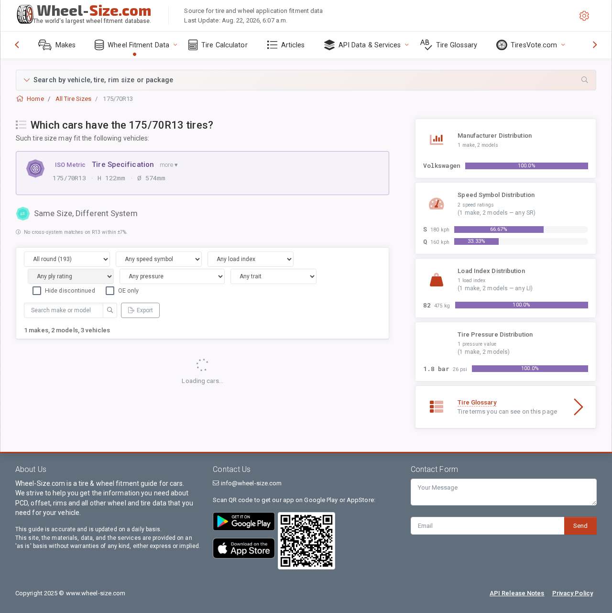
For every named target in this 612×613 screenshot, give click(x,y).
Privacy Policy (572, 593)
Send (580, 525)
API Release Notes (517, 593)
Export (145, 310)
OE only (128, 290)
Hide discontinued (70, 290)
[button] (306, 80)
